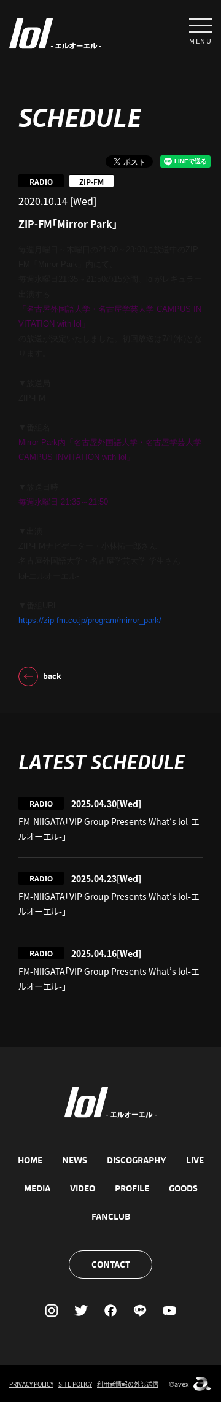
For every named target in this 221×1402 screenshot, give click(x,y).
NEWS (74, 1160)
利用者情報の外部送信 (127, 1383)
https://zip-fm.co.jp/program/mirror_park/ (89, 620)
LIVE (195, 1160)
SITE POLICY (75, 1383)
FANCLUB (110, 1216)
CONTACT (110, 1264)
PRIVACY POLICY (31, 1383)
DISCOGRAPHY (136, 1160)
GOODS (183, 1188)
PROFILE (132, 1188)
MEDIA (37, 1188)
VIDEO (82, 1188)
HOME (30, 1160)
